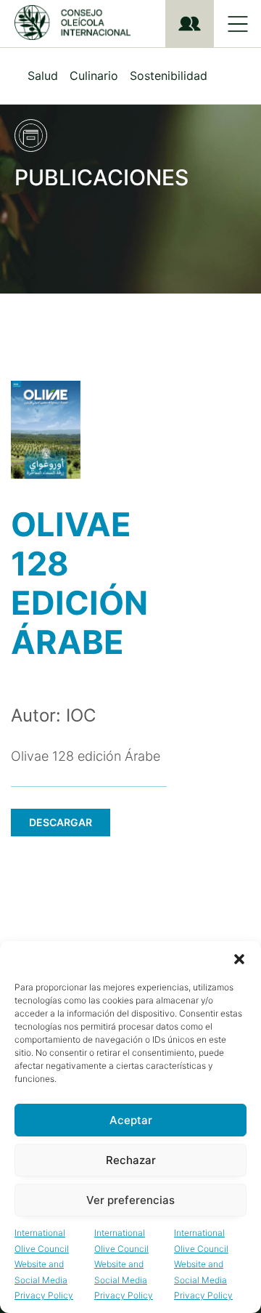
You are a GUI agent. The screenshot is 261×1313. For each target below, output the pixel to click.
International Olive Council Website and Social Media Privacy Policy (43, 1264)
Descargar (60, 822)
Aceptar (130, 1120)
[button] (239, 959)
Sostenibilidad (168, 75)
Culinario (94, 75)
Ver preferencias (130, 1200)
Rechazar (131, 1160)
